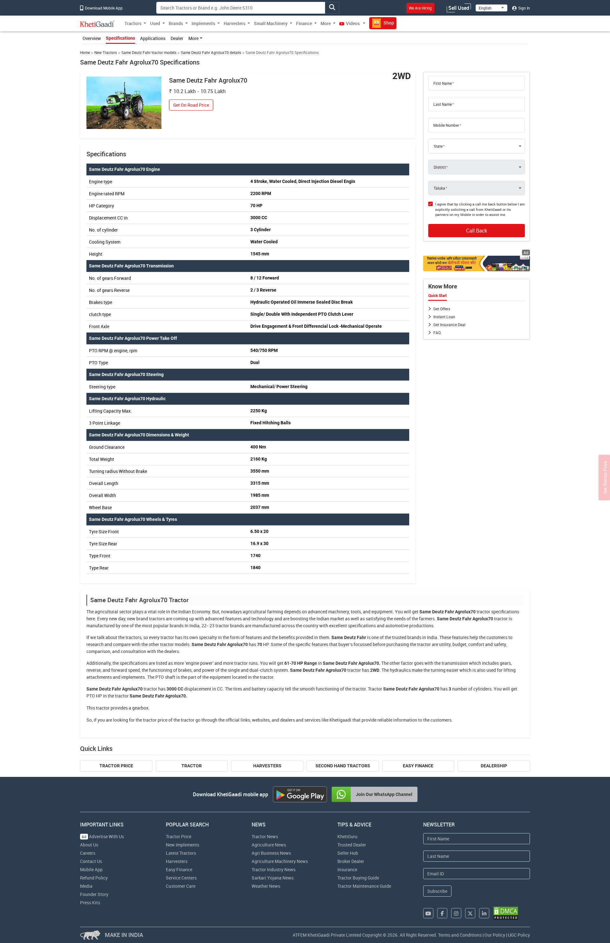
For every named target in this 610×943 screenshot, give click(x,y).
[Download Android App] (300, 794)
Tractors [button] (133, 23)
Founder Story (94, 894)
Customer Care (180, 886)
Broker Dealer (350, 861)
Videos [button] (353, 23)
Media (86, 886)
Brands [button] (176, 23)
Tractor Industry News (273, 869)
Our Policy (495, 935)
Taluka (439, 188)
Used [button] (155, 23)
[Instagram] (456, 913)
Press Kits (90, 902)
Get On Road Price (191, 105)
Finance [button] (304, 23)
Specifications (120, 38)
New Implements (182, 845)
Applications (153, 38)
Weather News (266, 886)
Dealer (177, 38)
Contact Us (91, 861)
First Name (442, 83)
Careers (87, 853)
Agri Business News (271, 853)
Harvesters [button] (234, 23)
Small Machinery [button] (271, 23)
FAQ (437, 332)
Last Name (442, 104)
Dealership (494, 765)
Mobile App (91, 869)
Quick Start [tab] (437, 295)
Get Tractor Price (605, 477)
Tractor (191, 765)
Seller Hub (347, 853)
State (438, 146)
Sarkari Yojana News (273, 878)
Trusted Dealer (351, 845)
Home (85, 52)
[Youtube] (428, 913)
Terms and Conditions (460, 935)
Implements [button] (203, 23)
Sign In (523, 7)
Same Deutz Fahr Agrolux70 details (211, 52)
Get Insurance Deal (449, 324)
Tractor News (265, 836)
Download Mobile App (103, 7)
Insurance (347, 869)
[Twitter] (470, 913)
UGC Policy (519, 935)
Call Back (476, 230)
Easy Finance (418, 765)
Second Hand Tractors (342, 765)
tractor (483, 612)
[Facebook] (442, 913)
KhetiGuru (347, 836)
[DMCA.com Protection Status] (505, 913)
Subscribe (437, 891)
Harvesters (267, 765)
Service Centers (181, 878)
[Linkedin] (484, 913)
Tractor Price (116, 765)
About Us (89, 845)
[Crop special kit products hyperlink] (476, 263)
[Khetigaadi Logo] (97, 23)
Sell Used (458, 7)
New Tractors (105, 52)
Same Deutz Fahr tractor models (148, 52)
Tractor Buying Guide (358, 878)
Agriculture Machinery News (280, 861)
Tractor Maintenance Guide (364, 886)
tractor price (155, 720)
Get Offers (441, 308)
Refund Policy (94, 878)
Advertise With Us (103, 836)
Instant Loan (444, 316)
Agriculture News (269, 845)
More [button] (326, 23)
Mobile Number (446, 125)
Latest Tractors (181, 853)
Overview (92, 38)
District (440, 167)
